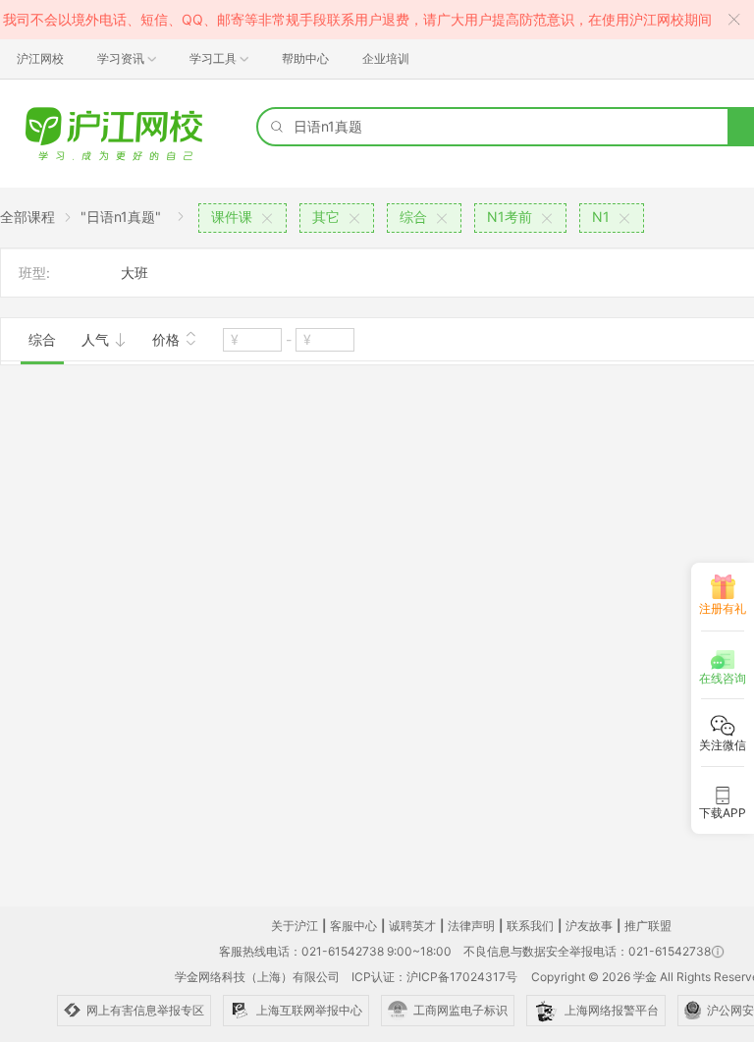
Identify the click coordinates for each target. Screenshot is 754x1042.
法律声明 (471, 925)
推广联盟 (648, 925)
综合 (42, 339)
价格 (168, 339)
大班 (134, 272)
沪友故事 (589, 925)
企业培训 (385, 58)
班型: (34, 272)
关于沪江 (294, 925)
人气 (97, 339)
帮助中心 (305, 58)
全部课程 (27, 216)
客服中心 (353, 925)
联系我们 (530, 925)
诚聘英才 (412, 925)
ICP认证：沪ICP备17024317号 (434, 976)
